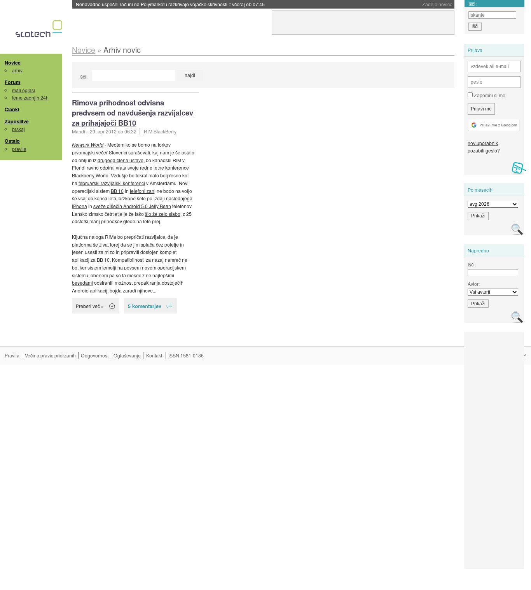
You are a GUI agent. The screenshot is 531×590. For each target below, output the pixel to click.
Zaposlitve (17, 121)
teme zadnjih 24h (30, 97)
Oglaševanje (127, 355)
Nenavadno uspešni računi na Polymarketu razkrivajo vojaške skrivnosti (170, 4)
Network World (87, 144)
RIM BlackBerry (160, 131)
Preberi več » (90, 306)
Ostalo (12, 140)
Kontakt (154, 355)
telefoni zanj (142, 190)
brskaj (18, 129)
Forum (12, 82)
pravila (19, 148)
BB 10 (117, 190)
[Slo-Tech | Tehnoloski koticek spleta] (40, 30)
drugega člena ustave (120, 160)
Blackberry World (90, 175)
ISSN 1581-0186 (186, 355)
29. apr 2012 (103, 131)
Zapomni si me (489, 95)
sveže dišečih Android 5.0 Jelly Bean (132, 206)
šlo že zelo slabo (162, 213)
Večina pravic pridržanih (50, 355)
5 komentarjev (144, 306)
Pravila (12, 355)
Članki (12, 109)
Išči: (83, 76)
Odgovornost (94, 355)
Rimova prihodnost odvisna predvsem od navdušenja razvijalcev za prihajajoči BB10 (132, 112)
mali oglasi (23, 90)
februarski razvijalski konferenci (112, 183)
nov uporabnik (483, 143)
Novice (13, 62)
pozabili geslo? (484, 150)
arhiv (17, 70)
